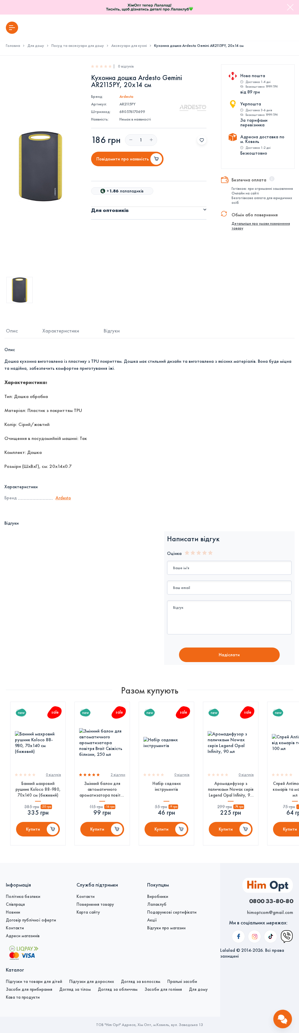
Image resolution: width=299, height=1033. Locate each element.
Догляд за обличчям (118, 989)
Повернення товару (95, 904)
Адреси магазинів (23, 935)
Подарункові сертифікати (172, 912)
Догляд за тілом (75, 989)
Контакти (15, 928)
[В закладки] (201, 140)
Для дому (35, 46)
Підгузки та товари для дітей (34, 981)
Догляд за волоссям (140, 981)
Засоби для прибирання (29, 989)
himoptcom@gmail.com (270, 912)
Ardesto (126, 96)
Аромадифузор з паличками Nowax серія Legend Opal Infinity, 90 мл (230, 789)
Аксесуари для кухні (129, 46)
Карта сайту (88, 912)
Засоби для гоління (163, 989)
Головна (13, 46)
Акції (152, 920)
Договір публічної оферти (31, 920)
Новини (13, 912)
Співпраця (15, 904)
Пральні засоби (182, 981)
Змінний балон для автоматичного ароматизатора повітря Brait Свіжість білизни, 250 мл (102, 789)
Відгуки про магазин (166, 928)
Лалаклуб (156, 904)
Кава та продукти (23, 997)
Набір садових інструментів (166, 786)
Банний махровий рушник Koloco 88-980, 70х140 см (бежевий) (38, 789)
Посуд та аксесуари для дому (77, 46)
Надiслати (229, 654)
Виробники (157, 896)
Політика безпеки (23, 896)
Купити (33, 829)
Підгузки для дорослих (91, 981)
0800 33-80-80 (271, 901)
